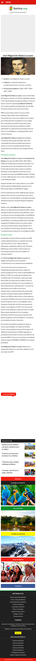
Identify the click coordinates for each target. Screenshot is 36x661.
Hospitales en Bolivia (18, 607)
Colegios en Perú (18, 614)
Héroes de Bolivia (18, 645)
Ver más (18, 633)
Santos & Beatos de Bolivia (18, 655)
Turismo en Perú (18, 616)
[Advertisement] (18, 33)
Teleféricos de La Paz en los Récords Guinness (18, 629)
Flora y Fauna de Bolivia (18, 599)
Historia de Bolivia (18, 640)
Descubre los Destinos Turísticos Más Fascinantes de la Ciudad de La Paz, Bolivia (18, 624)
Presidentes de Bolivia (18, 652)
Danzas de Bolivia (18, 650)
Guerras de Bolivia (18, 643)
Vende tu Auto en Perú (18, 611)
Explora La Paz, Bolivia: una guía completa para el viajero (10, 447)
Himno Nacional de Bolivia (18, 597)
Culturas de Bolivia (18, 647)
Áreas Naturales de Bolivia (18, 602)
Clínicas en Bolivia (18, 604)
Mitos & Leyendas (18, 609)
